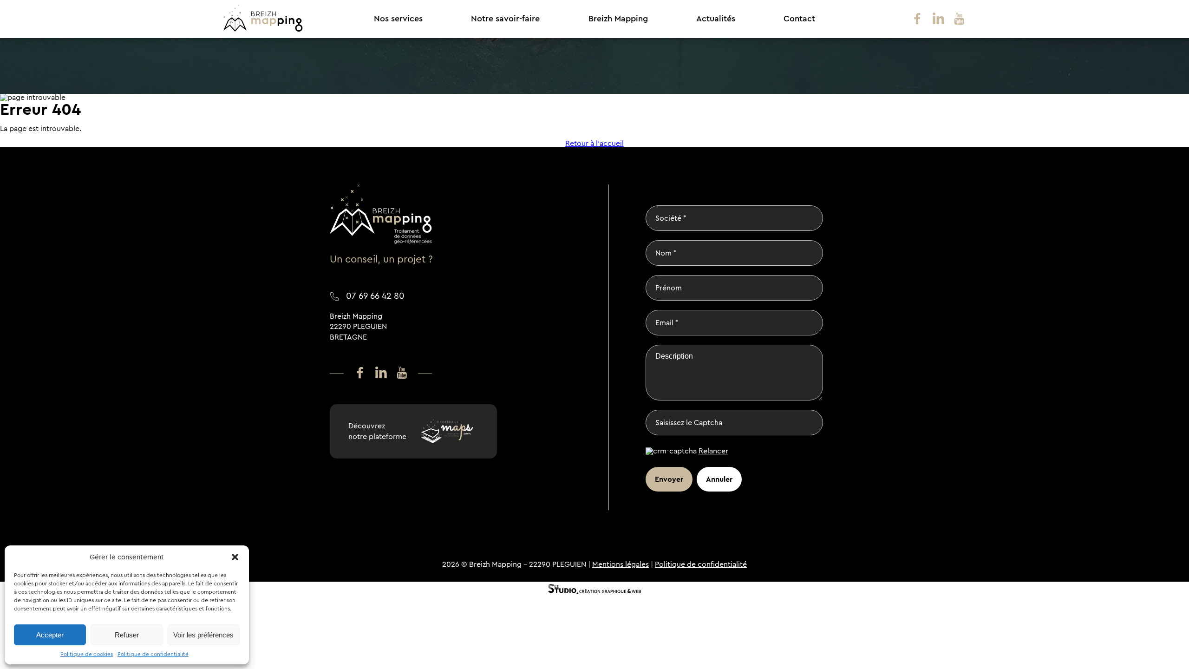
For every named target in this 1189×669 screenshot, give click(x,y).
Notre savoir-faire (505, 19)
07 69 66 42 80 (375, 295)
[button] (235, 557)
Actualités (715, 19)
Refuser (127, 635)
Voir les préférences (203, 635)
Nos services (398, 19)
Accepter (50, 635)
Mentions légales (620, 564)
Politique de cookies (86, 654)
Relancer (713, 451)
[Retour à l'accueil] (263, 29)
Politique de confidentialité (153, 654)
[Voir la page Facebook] (917, 19)
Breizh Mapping (618, 19)
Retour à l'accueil (594, 143)
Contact (799, 19)
